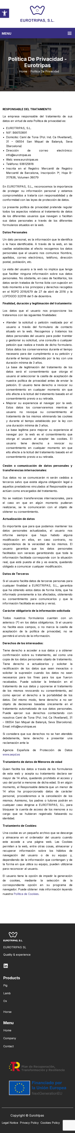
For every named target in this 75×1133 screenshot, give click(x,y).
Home (23, 71)
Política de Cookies (26, 894)
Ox (5, 1001)
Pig (5, 985)
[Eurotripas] (37, 13)
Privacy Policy (29, 1122)
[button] (4, 13)
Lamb (7, 993)
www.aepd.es (11, 754)
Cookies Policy (50, 1122)
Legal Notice (10, 1122)
